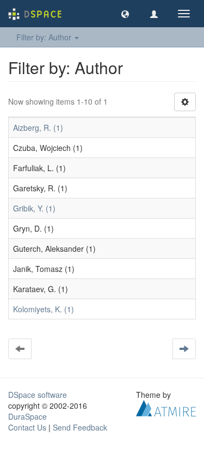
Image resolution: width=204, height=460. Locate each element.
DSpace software (37, 394)
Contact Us (27, 427)
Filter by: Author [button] (44, 37)
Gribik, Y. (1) (34, 208)
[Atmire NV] (166, 407)
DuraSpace (27, 416)
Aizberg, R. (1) (38, 127)
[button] (125, 13)
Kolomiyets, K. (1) (43, 309)
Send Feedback (80, 427)
